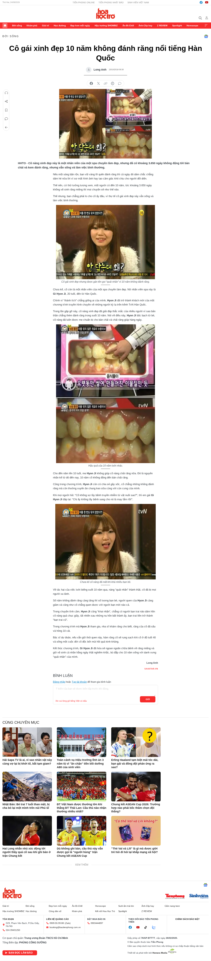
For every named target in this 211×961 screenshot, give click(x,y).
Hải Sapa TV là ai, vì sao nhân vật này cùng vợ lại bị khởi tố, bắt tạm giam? (27, 761)
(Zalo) (68, 923)
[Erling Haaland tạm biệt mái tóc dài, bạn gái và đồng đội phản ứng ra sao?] (136, 742)
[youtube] (207, 2)
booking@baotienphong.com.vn (65, 927)
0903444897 (97, 923)
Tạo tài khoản (79, 682)
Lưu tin (6, 110)
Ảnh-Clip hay (145, 25)
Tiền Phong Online (84, 2)
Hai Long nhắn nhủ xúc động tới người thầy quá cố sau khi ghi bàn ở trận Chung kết (26, 852)
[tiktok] (147, 927)
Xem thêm (206, 25)
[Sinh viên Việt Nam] (199, 896)
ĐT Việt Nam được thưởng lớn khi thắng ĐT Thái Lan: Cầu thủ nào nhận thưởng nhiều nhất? (81, 808)
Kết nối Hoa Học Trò (105, 911)
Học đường (60, 25)
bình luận (120, 83)
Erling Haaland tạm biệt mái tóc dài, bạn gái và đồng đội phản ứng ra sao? (134, 763)
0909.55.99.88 (57, 923)
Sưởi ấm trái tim (126, 906)
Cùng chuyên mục (20, 722)
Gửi (148, 699)
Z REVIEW (162, 25)
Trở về (6, 127)
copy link (105, 83)
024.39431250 (13, 930)
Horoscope (192, 25)
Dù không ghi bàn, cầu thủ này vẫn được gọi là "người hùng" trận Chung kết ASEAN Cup (80, 852)
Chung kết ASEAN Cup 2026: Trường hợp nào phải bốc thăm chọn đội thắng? (135, 808)
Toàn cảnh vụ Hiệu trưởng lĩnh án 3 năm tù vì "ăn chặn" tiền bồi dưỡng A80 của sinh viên (80, 763)
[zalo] (156, 927)
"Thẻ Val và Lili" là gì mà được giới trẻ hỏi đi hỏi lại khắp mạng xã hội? (134, 850)
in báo (113, 83)
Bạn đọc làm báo (21, 952)
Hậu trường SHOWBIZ (106, 25)
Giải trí (45, 25)
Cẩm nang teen (172, 906)
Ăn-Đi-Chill (128, 25)
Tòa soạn (8, 919)
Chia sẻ (6, 101)
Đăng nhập (59, 682)
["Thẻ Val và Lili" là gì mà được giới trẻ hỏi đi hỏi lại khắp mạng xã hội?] (136, 831)
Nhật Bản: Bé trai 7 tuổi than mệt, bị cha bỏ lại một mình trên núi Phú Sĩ (26, 806)
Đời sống (17, 25)
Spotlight (177, 25)
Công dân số (55, 911)
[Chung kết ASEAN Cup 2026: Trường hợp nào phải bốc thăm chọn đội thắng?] (136, 786)
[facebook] (201, 2)
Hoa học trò (12, 893)
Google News (206, 36)
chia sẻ (91, 83)
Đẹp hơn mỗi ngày (80, 25)
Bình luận (6, 119)
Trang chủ (4, 25)
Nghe (6, 93)
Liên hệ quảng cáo (57, 919)
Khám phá (32, 25)
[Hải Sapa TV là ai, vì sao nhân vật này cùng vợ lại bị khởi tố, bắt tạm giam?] (27, 742)
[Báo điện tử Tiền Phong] (174, 896)
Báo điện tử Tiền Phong (105, 14)
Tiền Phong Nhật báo (111, 2)
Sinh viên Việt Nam (138, 2)
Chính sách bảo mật (187, 919)
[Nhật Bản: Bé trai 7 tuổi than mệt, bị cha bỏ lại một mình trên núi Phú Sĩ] (27, 786)
